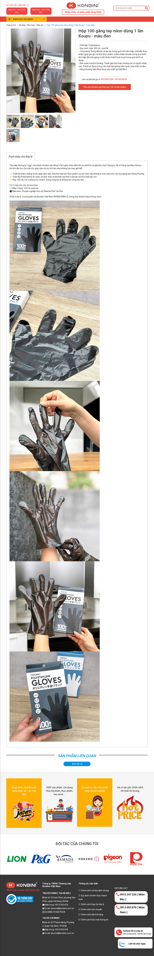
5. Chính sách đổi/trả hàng (91, 914)
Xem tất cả (77, 764)
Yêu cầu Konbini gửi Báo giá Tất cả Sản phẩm (104, 87)
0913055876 (121, 79)
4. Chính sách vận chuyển (90, 909)
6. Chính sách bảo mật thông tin (93, 919)
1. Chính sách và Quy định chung (94, 890)
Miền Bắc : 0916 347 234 (16, 11)
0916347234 (107, 79)
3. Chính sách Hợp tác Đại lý (91, 904)
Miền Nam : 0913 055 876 (41, 11)
